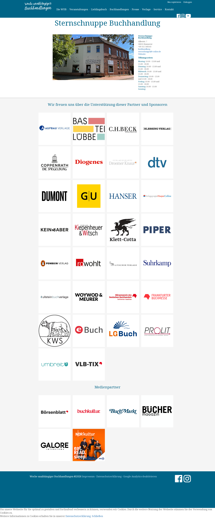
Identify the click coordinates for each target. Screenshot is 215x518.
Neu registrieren (174, 2)
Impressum (88, 476)
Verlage (146, 9)
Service (158, 9)
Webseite (142, 54)
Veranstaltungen (78, 9)
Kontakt (169, 9)
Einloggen (187, 2)
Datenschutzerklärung (109, 476)
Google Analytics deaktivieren (140, 476)
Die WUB (61, 9)
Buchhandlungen (119, 9)
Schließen (97, 516)
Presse (135, 9)
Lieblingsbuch (99, 9)
